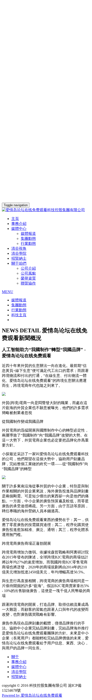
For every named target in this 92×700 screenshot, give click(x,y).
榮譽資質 (28, 278)
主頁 (15, 219)
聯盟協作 (28, 283)
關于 (15, 657)
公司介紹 (28, 268)
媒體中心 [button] (18, 229)
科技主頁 (18, 315)
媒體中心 (18, 667)
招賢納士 (18, 258)
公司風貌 (28, 273)
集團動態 (28, 238)
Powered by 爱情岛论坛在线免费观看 (32, 695)
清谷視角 (18, 248)
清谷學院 (18, 253)
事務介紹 (18, 224)
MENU (7, 292)
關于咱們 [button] (18, 263)
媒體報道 (28, 234)
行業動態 (28, 243)
